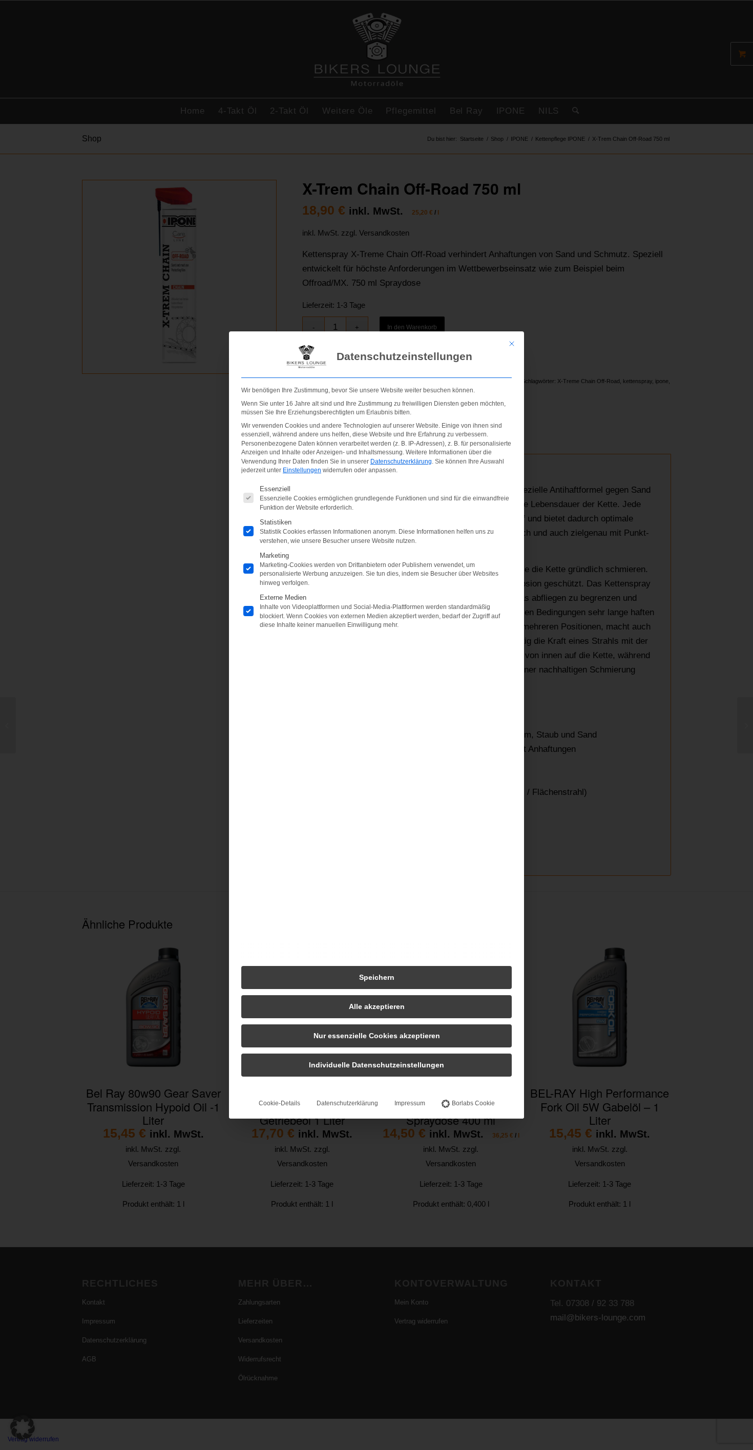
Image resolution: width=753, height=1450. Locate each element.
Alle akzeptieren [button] (377, 1006)
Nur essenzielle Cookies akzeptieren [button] (376, 1036)
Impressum (409, 1103)
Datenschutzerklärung (401, 461)
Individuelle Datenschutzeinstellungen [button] (376, 1065)
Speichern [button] (376, 977)
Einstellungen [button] (302, 470)
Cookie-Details (279, 1103)
